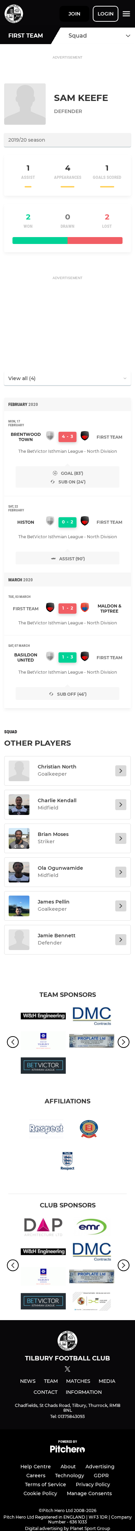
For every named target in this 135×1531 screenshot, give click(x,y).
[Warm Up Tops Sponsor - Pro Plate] (91, 1042)
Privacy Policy (93, 1484)
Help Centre (35, 1466)
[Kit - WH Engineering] (43, 1017)
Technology (69, 1475)
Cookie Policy (40, 1493)
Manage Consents (89, 1493)
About (68, 1466)
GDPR (101, 1475)
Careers (35, 1475)
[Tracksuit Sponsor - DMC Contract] (91, 1017)
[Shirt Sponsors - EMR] (91, 1227)
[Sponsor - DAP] (43, 1227)
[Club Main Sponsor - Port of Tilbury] (43, 1042)
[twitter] (67, 1370)
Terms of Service (45, 1484)
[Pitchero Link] (67, 1451)
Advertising (100, 1466)
